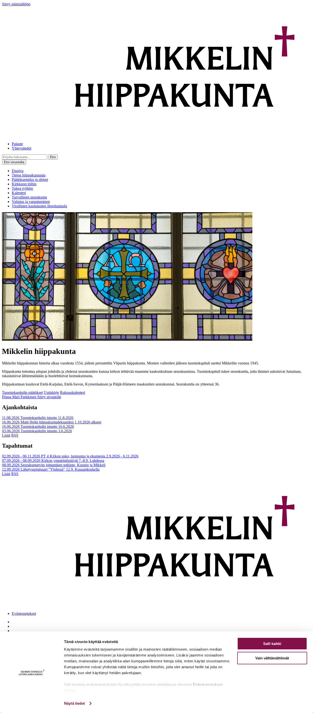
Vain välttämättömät (272, 658)
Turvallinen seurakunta (29, 197)
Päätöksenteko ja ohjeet (30, 179)
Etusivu (17, 171)
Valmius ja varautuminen (31, 201)
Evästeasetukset (24, 613)
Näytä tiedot (74, 703)
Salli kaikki (272, 644)
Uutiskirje (51, 392)
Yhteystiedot (21, 148)
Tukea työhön (22, 188)
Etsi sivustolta (14, 162)
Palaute (17, 144)
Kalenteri (19, 193)
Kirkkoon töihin (24, 184)
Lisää (6, 435)
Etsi (53, 157)
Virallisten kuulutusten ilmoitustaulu (39, 206)
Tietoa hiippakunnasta (28, 175)
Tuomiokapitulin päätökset (22, 392)
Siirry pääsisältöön (16, 4)
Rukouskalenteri (72, 392)
